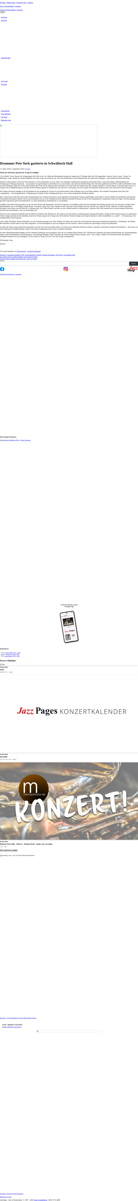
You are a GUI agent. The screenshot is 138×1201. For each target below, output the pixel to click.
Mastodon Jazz (6, 120)
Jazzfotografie (5, 58)
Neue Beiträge (6, 114)
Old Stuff (4, 117)
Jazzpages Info (21, 3)
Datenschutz (11, 3)
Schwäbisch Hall (69, 255)
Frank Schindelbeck (40, 1200)
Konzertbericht (30, 255)
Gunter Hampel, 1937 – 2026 (12, 652)
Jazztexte (4, 20)
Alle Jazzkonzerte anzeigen (8, 850)
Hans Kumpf (21, 251)
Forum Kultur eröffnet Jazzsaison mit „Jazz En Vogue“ (18, 259)
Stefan (2, 654)
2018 (22, 255)
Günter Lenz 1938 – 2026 (12, 654)
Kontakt (2, 3)
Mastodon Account (5, 1197)
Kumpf (38, 255)
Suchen (2, 260)
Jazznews (4, 17)
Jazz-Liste (4, 81)
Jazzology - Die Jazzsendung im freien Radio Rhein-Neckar (18, 1018)
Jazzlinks (4, 84)
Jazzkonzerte (5, 111)
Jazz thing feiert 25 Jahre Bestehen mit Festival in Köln (18, 257)
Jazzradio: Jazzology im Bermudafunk (11, 1194)
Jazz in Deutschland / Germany (10, 6)
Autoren (30, 3)
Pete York (59, 255)
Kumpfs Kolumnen (34, 251)
